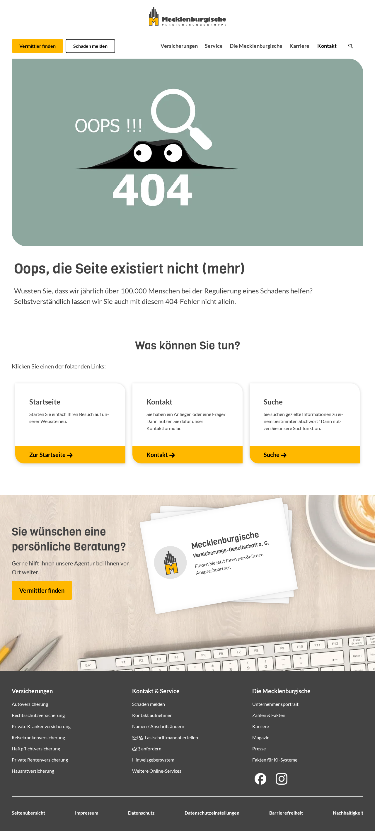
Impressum (86, 812)
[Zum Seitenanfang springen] (355, 808)
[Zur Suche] (350, 46)
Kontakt (327, 46)
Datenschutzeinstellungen (212, 812)
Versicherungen (179, 46)
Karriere (299, 46)
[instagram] (281, 779)
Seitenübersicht (28, 812)
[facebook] (260, 779)
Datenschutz (141, 812)
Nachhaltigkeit (348, 812)
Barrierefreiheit (286, 812)
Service (214, 46)
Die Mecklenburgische (256, 46)
